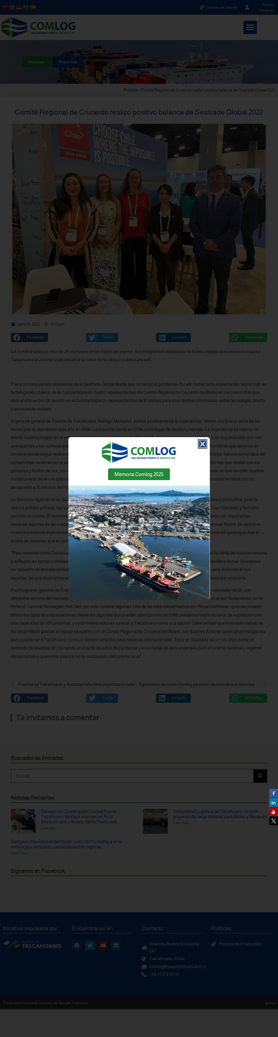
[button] (202, 443)
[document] (139, 518)
